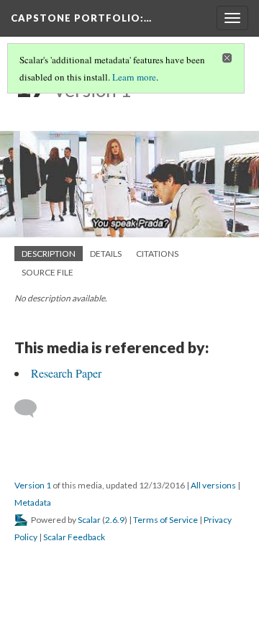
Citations (157, 253)
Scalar (89, 519)
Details (106, 253)
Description (49, 253)
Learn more (134, 76)
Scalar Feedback (74, 537)
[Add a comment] (32, 408)
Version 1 (32, 485)
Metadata (32, 502)
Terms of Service (165, 519)
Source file (47, 272)
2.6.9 (114, 519)
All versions (213, 485)
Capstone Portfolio (81, 18)
